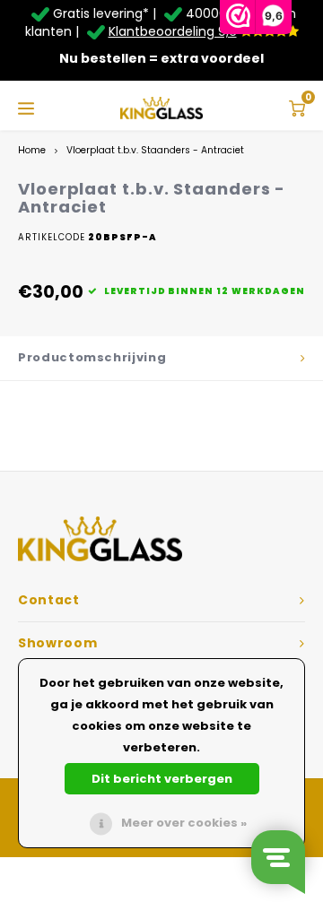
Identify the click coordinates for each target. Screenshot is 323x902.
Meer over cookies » (184, 822)
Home (32, 150)
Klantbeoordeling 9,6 (173, 31)
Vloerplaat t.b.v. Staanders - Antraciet (155, 150)
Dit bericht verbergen (162, 778)
